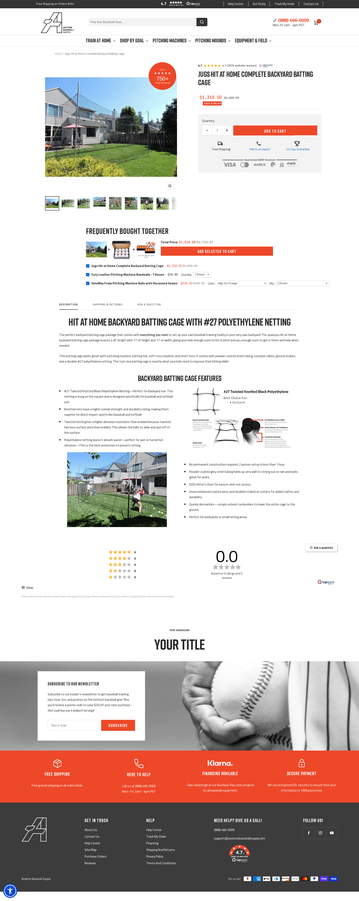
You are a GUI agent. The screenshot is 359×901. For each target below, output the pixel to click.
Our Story (259, 3)
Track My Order (285, 3)
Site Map (91, 849)
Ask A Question (149, 304)
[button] (179, 3)
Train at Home (98, 41)
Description (68, 304)
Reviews (90, 863)
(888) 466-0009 (293, 20)
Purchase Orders (96, 856)
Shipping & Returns (108, 304)
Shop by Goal (132, 41)
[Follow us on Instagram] (320, 833)
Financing (152, 843)
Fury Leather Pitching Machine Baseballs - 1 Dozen (127, 274)
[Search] (202, 22)
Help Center (235, 3)
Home (58, 54)
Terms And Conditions (161, 863)
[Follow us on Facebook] (309, 833)
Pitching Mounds (210, 41)
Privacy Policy (154, 856)
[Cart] (316, 23)
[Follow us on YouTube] (331, 833)
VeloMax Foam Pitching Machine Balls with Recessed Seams (134, 283)
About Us (91, 829)
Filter (30, 587)
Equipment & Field (251, 41)
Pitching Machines (170, 41)
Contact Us (311, 3)
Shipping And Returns (160, 849)
